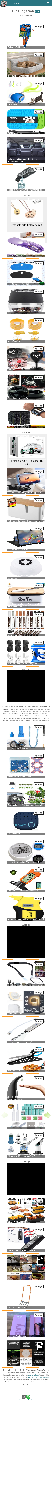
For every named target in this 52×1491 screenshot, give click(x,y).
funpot (14, 3)
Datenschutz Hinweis (25, 1400)
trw (37, 11)
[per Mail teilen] (24, 1397)
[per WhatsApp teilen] (28, 1397)
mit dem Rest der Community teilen (38, 1377)
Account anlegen (33, 1375)
